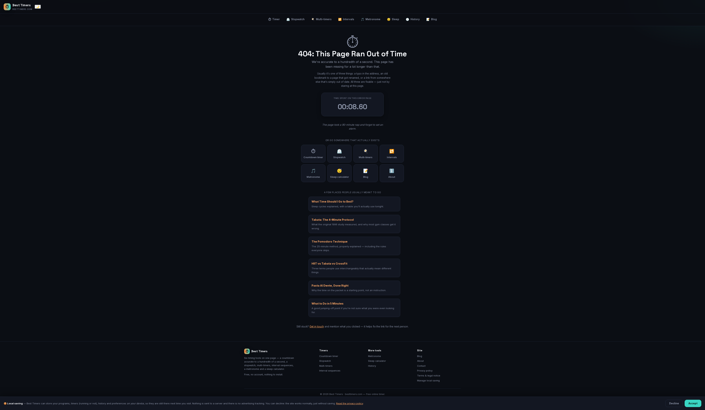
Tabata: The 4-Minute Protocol (333, 219)
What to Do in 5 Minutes (328, 303)
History (413, 19)
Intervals (346, 19)
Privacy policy (425, 370)
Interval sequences (329, 370)
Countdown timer (328, 356)
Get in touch (317, 326)
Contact (421, 366)
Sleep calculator (377, 361)
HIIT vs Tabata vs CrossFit (329, 263)
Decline (674, 403)
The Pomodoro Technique (330, 241)
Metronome (370, 19)
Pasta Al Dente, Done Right (330, 285)
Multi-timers (321, 19)
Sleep (393, 19)
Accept (692, 403)
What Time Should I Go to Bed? (332, 201)
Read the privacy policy (349, 403)
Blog (431, 19)
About (420, 361)
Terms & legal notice (428, 375)
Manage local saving (428, 380)
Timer (274, 19)
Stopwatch (295, 19)
